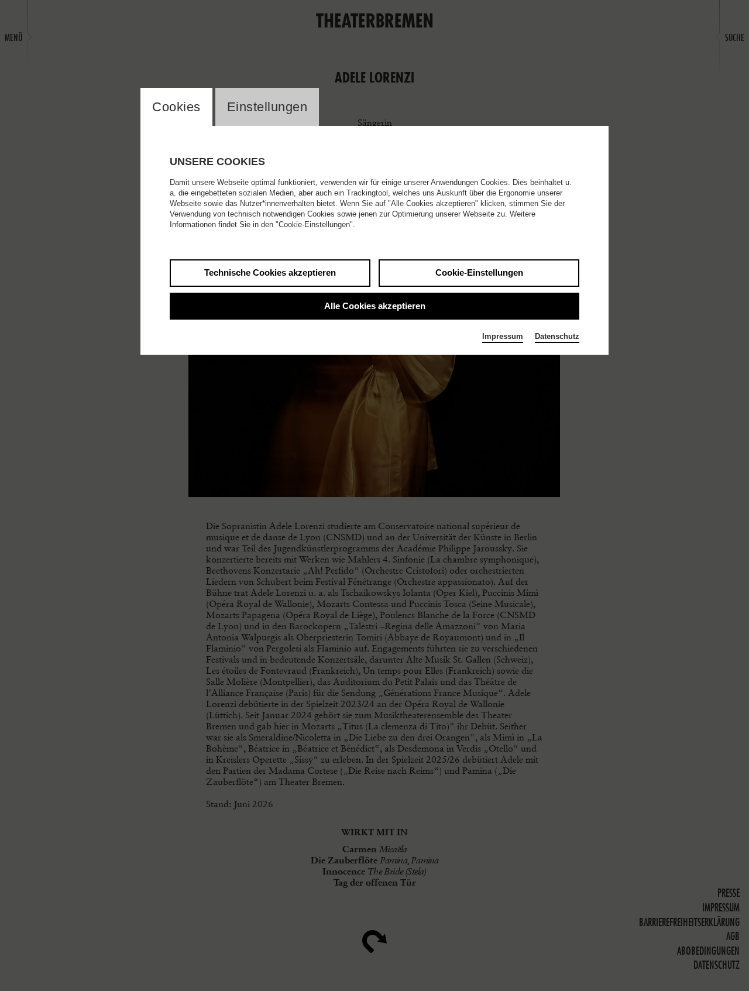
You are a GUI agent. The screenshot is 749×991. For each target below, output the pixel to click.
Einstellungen (267, 107)
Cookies (176, 107)
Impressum (502, 336)
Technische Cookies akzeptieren (270, 272)
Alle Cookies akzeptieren (374, 306)
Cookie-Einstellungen (479, 272)
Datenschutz (557, 336)
